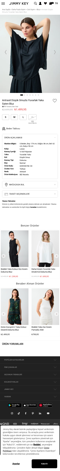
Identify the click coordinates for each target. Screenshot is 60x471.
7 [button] (38, 95)
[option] (30, 54)
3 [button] (27, 95)
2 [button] (24, 95)
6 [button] (35, 95)
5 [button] (32, 95)
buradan (33, 207)
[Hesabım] (40, 3)
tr (56, 3)
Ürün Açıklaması (13, 137)
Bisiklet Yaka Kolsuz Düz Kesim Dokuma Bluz (14, 270)
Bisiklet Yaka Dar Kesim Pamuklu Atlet (42, 328)
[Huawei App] (45, 405)
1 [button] (21, 95)
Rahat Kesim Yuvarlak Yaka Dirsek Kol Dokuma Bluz (43, 270)
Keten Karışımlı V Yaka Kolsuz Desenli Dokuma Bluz (13, 328)
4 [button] (30, 95)
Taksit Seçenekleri (19, 194)
